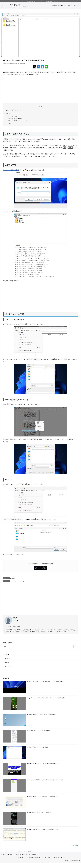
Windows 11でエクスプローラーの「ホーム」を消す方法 (31, 249)
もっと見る (74, 845)
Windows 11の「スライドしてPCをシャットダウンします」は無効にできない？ (46, 681)
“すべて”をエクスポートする (15, 118)
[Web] (14, 620)
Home (2, 851)
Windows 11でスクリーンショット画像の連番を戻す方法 (31, 266)
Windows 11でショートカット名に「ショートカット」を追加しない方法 (35, 276)
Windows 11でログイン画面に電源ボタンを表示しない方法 (32, 247)
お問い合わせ (47, 857)
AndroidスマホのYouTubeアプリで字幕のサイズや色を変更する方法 (43, 763)
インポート (10, 123)
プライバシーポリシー (59, 857)
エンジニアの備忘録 (10, 4)
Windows (54, 5)
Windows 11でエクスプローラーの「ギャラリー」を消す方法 (32, 259)
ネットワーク (67, 5)
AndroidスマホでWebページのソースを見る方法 (38, 730)
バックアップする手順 (11, 116)
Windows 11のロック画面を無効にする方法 (28, 274)
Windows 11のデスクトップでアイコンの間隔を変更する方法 (32, 264)
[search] (75, 646)
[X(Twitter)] (34, 66)
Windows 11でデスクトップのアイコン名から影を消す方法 (41, 714)
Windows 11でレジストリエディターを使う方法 (29, 251)
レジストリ (21, 581)
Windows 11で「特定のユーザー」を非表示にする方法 (31, 253)
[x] (17, 620)
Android (60, 5)
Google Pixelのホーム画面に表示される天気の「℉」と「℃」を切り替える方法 (46, 698)
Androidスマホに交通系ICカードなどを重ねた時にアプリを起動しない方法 (45, 780)
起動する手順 (9, 113)
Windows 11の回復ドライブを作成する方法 (37, 747)
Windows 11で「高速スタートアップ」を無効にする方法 (31, 257)
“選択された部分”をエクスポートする (17, 121)
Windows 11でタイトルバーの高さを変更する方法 (29, 268)
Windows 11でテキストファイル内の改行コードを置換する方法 (42, 796)
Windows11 (13, 581)
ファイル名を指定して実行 (11, 170)
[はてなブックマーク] (42, 66)
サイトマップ (20, 857)
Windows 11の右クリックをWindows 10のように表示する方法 (33, 260)
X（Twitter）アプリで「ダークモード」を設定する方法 (40, 813)
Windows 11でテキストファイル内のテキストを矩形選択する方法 (43, 829)
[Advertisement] (40, 89)
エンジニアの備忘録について (33, 857)
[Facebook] (38, 66)
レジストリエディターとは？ (13, 110)
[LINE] (46, 66)
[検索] (78, 5)
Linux (74, 5)
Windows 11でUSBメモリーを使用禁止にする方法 (30, 272)
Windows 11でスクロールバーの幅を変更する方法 (29, 270)
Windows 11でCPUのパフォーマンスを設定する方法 (30, 262)
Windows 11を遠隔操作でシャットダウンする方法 (29, 255)
